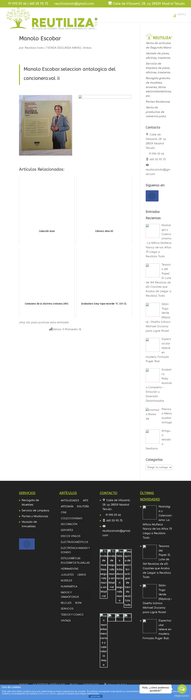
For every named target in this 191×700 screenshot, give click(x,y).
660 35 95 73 (38, 3)
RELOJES (66, 603)
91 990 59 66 (17, 3)
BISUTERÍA (83, 506)
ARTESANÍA (67, 506)
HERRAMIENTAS (69, 569)
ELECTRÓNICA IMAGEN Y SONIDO (75, 550)
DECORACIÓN (69, 524)
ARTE (85, 500)
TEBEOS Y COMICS (72, 614)
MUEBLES (66, 580)
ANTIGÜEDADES (70, 500)
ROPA (78, 603)
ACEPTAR (95, 696)
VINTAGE (66, 620)
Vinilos (87, 47)
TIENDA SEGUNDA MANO (63, 47)
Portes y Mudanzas (35, 516)
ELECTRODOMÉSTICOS (74, 542)
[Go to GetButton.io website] (182, 696)
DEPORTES (67, 530)
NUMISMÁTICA (69, 586)
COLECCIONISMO (71, 518)
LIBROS (81, 575)
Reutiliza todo (34, 47)
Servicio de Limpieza (35, 510)
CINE (64, 512)
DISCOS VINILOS (70, 536)
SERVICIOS (67, 608)
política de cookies (46, 693)
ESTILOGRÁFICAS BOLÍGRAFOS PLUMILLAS (75, 560)
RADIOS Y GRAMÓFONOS (70, 594)
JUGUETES (67, 575)
